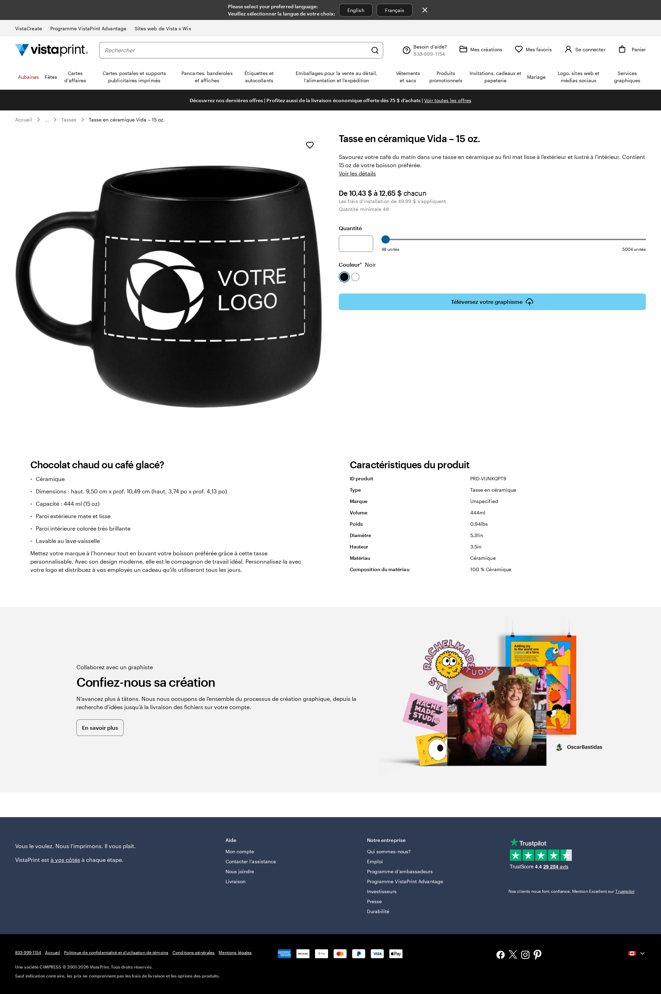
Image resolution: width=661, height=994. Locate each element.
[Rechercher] (375, 50)
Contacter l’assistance (250, 861)
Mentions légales (235, 952)
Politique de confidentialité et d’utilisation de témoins (116, 952)
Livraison (235, 881)
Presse (374, 901)
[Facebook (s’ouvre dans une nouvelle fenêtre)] (500, 955)
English (355, 10)
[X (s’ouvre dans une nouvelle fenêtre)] (513, 955)
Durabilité (378, 911)
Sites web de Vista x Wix (163, 28)
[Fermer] (425, 9)
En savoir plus (100, 727)
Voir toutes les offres (447, 100)
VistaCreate (28, 28)
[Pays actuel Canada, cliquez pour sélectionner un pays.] (637, 953)
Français (395, 10)
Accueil (23, 119)
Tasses (68, 119)
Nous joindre (239, 871)
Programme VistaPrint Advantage (88, 28)
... (47, 119)
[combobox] (236, 50)
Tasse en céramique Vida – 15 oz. (127, 119)
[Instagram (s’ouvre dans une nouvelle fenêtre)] (525, 955)
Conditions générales (193, 952)
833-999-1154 (28, 952)
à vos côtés (65, 859)
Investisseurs (382, 891)
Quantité (350, 228)
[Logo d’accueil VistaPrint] (51, 50)
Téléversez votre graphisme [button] (487, 301)
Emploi (375, 861)
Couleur (357, 264)
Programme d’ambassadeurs (400, 871)
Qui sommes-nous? (389, 851)
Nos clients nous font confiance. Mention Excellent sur (571, 891)
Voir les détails (357, 173)
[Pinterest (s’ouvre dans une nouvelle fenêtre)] (538, 955)
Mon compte (239, 851)
